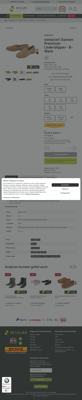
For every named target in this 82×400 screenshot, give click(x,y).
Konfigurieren (65, 193)
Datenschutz (16, 197)
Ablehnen (65, 189)
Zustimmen (65, 185)
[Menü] (10, 378)
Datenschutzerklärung (32, 194)
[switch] (7, 390)
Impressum (6, 197)
